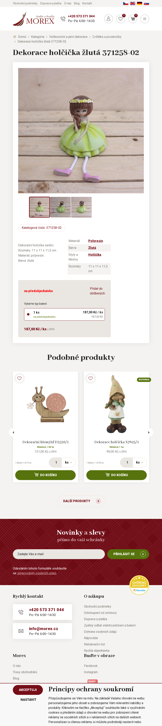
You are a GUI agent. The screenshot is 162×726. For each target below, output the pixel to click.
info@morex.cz (43, 628)
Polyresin (95, 241)
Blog (77, 3)
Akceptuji (28, 690)
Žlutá (92, 248)
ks (67, 462)
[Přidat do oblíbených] (20, 378)
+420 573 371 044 (81, 16)
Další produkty (76, 501)
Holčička (94, 255)
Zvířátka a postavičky (107, 37)
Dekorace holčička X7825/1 (116, 442)
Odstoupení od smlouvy (100, 613)
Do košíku (48, 475)
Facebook (91, 666)
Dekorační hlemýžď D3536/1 (46, 442)
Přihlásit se (124, 554)
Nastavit (28, 700)
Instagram (91, 672)
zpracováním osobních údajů (36, 573)
